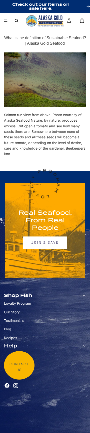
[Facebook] (7, 386)
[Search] (16, 20)
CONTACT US (19, 367)
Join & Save (45, 242)
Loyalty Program (17, 303)
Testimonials (14, 320)
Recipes (10, 338)
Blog (7, 329)
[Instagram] (16, 386)
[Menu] (6, 20)
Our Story (12, 312)
